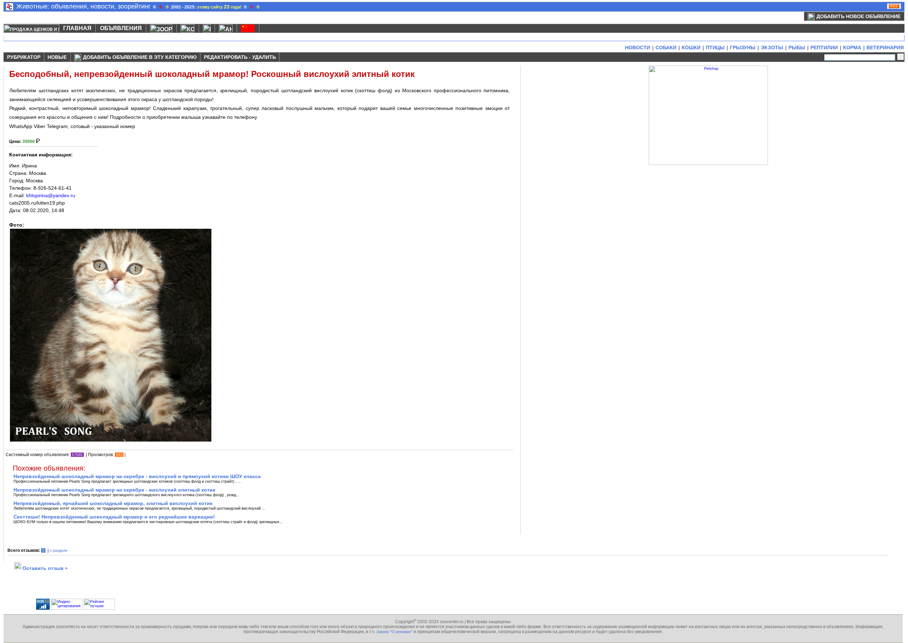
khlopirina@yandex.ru (50, 195)
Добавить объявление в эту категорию (139, 57)
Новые (57, 57)
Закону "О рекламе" (394, 632)
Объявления (121, 28)
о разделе (58, 550)
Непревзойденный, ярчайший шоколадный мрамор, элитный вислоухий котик (112, 503)
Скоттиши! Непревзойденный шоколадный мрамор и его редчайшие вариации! (114, 517)
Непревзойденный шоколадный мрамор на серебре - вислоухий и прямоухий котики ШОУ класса (137, 476)
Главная (77, 28)
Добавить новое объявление (858, 16)
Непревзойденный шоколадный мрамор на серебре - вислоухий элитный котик (114, 490)
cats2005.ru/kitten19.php (37, 203)
